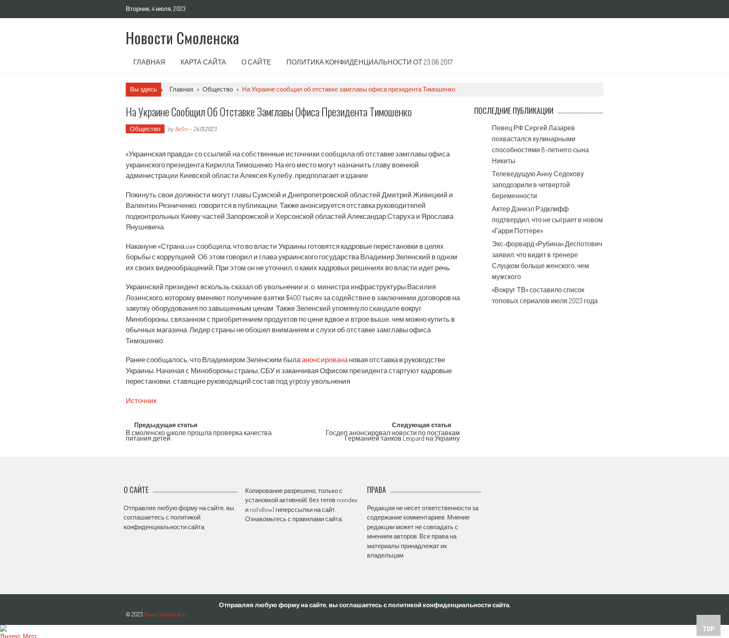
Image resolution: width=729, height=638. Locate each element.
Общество (217, 89)
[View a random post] (590, 62)
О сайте (256, 62)
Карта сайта (203, 62)
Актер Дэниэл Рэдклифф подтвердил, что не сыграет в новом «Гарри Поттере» (547, 220)
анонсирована (325, 359)
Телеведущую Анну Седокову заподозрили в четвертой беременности (538, 185)
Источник (141, 400)
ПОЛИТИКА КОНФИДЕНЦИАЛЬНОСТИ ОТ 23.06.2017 (369, 62)
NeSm (181, 128)
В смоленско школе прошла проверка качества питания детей (199, 436)
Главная (149, 62)
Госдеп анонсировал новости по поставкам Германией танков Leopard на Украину (393, 436)
